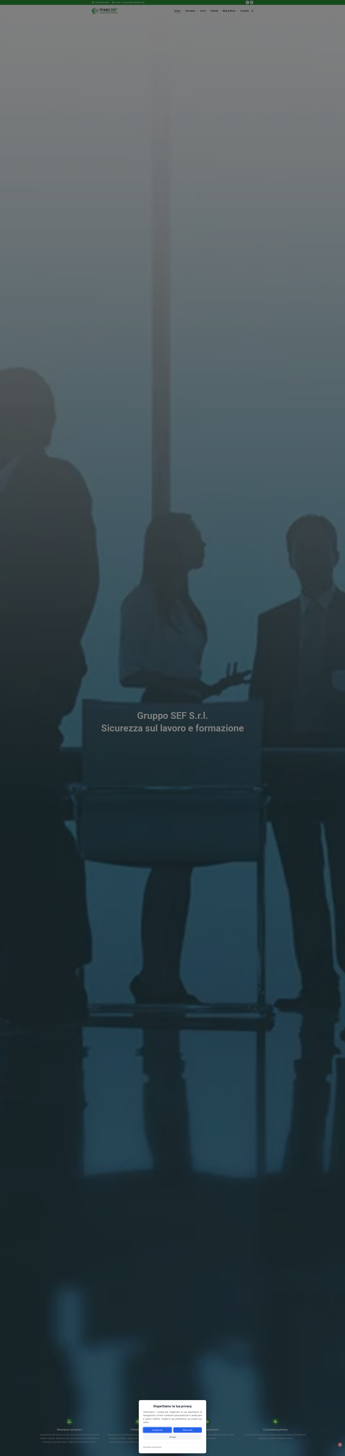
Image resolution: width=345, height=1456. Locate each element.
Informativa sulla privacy (152, 1447)
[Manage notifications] (340, 1445)
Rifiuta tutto (187, 1430)
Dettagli (172, 1437)
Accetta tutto (157, 1430)
